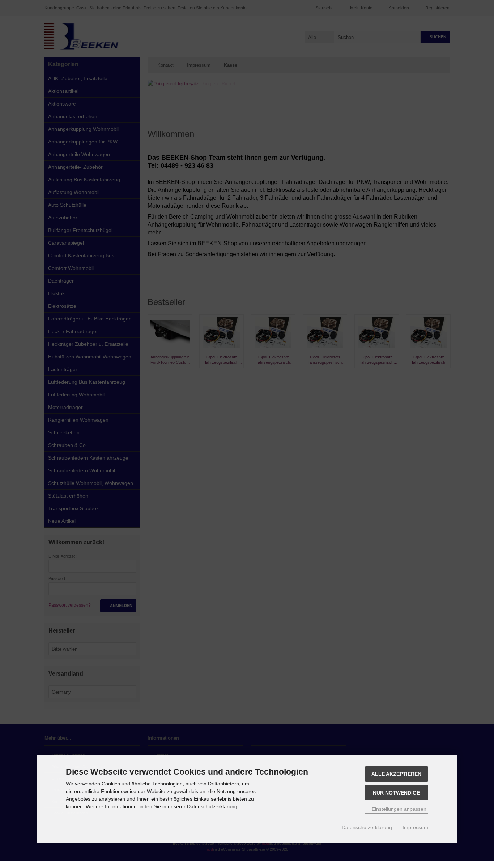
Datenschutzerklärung (367, 827)
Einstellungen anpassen (398, 809)
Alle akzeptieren (396, 774)
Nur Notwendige (396, 793)
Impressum (415, 827)
